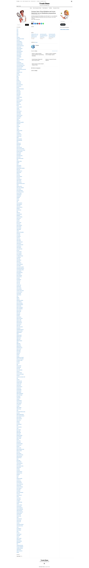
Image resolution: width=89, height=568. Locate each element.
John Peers (18, 261)
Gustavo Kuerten (19, 207)
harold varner (19, 209)
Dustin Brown (19, 166)
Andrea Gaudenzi (19, 48)
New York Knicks (19, 369)
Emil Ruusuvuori (19, 170)
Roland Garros (19, 457)
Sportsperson (19, 481)
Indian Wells (19, 229)
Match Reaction (19, 322)
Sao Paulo (18, 470)
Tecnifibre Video (19, 502)
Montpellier (19, 351)
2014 (17, 28)
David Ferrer (19, 143)
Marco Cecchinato (20, 307)
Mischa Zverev (19, 346)
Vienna (18, 536)
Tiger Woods (19, 514)
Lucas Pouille (19, 293)
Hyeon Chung (19, 227)
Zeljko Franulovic (19, 550)
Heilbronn (18, 212)
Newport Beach (19, 372)
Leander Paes (19, 285)
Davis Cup (18, 145)
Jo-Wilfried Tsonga (20, 255)
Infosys (18, 230)
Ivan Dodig (18, 234)
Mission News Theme (41, 566)
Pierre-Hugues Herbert (20, 415)
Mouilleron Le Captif (20, 357)
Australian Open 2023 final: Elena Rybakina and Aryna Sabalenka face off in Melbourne (43, 35)
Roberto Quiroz (19, 450)
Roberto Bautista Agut (20, 449)
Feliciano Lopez (19, 186)
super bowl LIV (19, 495)
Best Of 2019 (19, 83)
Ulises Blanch (19, 529)
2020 (17, 34)
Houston (18, 220)
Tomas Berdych (19, 518)
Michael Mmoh (19, 335)
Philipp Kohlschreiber (20, 414)
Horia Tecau (19, 218)
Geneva (18, 198)
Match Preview (19, 321)
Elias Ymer (18, 169)
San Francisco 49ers (20, 465)
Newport (18, 371)
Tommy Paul (19, 521)
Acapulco (18, 37)
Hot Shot (18, 219)
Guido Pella (18, 205)
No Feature (18, 396)
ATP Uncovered (19, 67)
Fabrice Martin (19, 182)
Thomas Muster (19, 513)
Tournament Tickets (43, 1)
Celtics (18, 119)
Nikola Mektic (19, 392)
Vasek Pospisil (19, 534)
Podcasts (18, 421)
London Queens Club (20, 290)
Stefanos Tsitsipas (20, 486)
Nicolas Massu (19, 390)
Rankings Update (19, 435)
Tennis (18, 503)
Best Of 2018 (19, 81)
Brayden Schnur (19, 97)
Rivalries (18, 446)
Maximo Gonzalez (20, 330)
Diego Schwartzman (20, 158)
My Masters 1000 (19, 360)
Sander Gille (19, 467)
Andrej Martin (19, 52)
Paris (17, 410)
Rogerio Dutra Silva (20, 454)
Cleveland (18, 126)
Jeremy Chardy (19, 251)
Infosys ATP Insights (20, 232)
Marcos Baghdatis (20, 308)
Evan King (18, 175)
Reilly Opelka (19, 438)
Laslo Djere (18, 280)
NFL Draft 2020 (19, 381)
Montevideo (19, 350)
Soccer (18, 475)
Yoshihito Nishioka (20, 548)
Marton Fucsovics (20, 318)
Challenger (18, 120)
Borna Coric (19, 91)
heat (17, 211)
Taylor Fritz (19, 499)
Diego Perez (19, 156)
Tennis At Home (19, 504)
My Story (18, 362)
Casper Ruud (19, 113)
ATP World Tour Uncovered (21, 69)
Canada (18, 108)
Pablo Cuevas (19, 408)
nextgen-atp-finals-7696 (21, 376)
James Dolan (19, 240)
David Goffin (19, 144)
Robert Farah (19, 447)
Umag (17, 531)
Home (21, 1)
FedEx (18, 184)
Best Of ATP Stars (20, 84)
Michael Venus (19, 336)
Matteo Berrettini (20, 326)
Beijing (18, 79)
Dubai (17, 163)
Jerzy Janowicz (19, 254)
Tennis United (19, 506)
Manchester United (20, 300)
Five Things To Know (20, 191)
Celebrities (18, 118)
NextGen (18, 375)
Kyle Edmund (19, 279)
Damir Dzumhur (19, 138)
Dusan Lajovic (19, 165)
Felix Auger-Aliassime (20, 187)
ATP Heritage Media (20, 63)
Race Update (19, 429)
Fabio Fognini (19, 180)
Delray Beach (19, 152)
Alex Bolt (18, 40)
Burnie (18, 105)
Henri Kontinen (19, 214)
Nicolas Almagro (19, 386)
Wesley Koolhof (19, 541)
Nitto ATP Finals (19, 394)
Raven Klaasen (19, 436)
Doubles (18, 162)
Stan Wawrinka (19, 482)
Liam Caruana (19, 287)
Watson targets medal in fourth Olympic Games (38, 64)
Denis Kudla (19, 154)
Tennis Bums (44, 3)
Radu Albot (18, 431)
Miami (18, 333)
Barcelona (18, 74)
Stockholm (18, 490)
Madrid (18, 297)
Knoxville (18, 278)
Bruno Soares (19, 101)
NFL (17, 378)
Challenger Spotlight (20, 122)
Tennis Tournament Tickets (26, 1)
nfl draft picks (19, 383)
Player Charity (19, 417)
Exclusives (18, 177)
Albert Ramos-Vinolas (20, 38)
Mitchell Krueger (19, 347)
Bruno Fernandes (19, 99)
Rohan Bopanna (19, 456)
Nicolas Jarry (19, 387)
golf (17, 201)
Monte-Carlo (19, 349)
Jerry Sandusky (19, 253)
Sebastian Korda (19, 472)
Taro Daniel (19, 497)
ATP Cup (18, 60)
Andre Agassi (19, 47)
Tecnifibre (18, 500)
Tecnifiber (38, 1)
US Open (18, 532)
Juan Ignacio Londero (20, 266)
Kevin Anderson (19, 275)
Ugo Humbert (19, 528)
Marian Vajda (19, 311)
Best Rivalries (19, 86)
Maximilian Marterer (20, 329)
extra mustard (19, 179)
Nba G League (19, 365)
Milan (17, 342)
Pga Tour (18, 413)
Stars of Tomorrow (20, 484)
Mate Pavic (18, 325)
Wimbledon (18, 542)
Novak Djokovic (19, 400)
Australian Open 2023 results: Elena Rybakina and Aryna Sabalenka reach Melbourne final (52, 35)
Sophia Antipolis (19, 478)
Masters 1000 (19, 319)
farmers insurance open (21, 183)
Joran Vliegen (19, 262)
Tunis (17, 527)
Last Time (18, 282)
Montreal (18, 353)
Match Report (19, 323)
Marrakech (18, 314)
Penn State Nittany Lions (21, 411)
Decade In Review (19, 151)
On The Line (19, 404)
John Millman (19, 259)
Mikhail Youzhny (19, 340)
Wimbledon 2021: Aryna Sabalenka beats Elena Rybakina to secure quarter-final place (34, 35)
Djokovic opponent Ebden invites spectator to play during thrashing (38, 54)
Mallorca (18, 298)
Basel (17, 76)
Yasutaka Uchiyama (20, 545)
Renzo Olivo (19, 440)
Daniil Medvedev (19, 140)
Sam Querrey (19, 464)
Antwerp (18, 58)
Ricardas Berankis (19, 443)
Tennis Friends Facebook (64, 29)
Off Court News (19, 401)
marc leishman (19, 301)
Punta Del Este (19, 426)
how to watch (19, 222)
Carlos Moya (19, 112)
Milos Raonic (19, 344)
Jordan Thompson (20, 264)
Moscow (18, 355)
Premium (18, 422)
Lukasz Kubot (19, 294)
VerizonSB (18, 535)
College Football (19, 130)
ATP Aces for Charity (20, 59)
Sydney (18, 496)
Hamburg (18, 208)
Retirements (19, 442)
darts (17, 141)
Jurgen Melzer (19, 271)
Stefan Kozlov (19, 485)
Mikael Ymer (19, 337)
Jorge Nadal (19, 265)
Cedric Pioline (19, 116)
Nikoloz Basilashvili (20, 393)
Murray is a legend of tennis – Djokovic (51, 60)
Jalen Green (19, 239)
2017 (17, 30)
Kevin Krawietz (19, 276)
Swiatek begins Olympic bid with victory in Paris (37, 60)
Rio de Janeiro (19, 445)
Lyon (17, 296)
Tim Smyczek (19, 516)
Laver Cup (18, 283)
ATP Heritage (19, 62)
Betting (18, 87)
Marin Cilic (18, 312)
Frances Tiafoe (19, 193)
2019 (17, 33)
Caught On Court (19, 115)
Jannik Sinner (19, 246)
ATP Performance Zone (21, 65)
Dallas (18, 137)
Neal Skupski (19, 367)
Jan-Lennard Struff (20, 244)
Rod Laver (18, 451)
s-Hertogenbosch (19, 463)
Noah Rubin (18, 397)
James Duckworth (19, 241)
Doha (17, 159)
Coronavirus (19, 133)
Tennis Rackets (33, 1)
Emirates (18, 173)
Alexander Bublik (19, 42)
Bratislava (18, 95)
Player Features (19, 418)
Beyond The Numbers (20, 88)
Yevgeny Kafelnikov (20, 546)
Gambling (18, 197)
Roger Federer (19, 453)
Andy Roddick (19, 56)
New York (18, 368)
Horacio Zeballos (19, 216)
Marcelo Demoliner (20, 304)
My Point (18, 361)
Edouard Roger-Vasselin (21, 168)
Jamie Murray (19, 243)
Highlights (18, 215)
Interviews (18, 233)
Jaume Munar (19, 247)
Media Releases (19, 332)
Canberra (18, 109)
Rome (17, 458)
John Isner (18, 258)
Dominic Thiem (19, 161)
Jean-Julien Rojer (19, 248)
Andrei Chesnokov (20, 51)
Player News (19, 419)
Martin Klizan (19, 317)
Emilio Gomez (19, 172)
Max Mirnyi (18, 328)
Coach (18, 127)
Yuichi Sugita (19, 549)
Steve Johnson (19, 488)
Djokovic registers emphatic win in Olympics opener (51, 54)
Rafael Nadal (19, 432)
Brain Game (18, 94)
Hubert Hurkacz (19, 225)
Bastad (18, 77)
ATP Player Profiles (20, 66)
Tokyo (18, 517)
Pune (17, 425)
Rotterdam (18, 460)
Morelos (18, 354)
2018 (17, 31)
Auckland (18, 70)
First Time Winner (20, 190)
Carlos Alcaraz (19, 111)
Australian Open (19, 72)
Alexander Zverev (19, 44)
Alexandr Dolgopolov (20, 45)
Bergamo (18, 80)
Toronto (18, 522)
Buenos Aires (19, 104)
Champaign (18, 123)
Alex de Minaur (19, 41)
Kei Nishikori (19, 273)
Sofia (17, 477)
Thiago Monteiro (19, 510)
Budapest (18, 102)
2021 (17, 35)
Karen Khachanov (20, 272)
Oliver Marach (19, 403)
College (18, 129)
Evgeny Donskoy (19, 176)
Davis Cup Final (19, 147)
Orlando (18, 406)
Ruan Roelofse (19, 461)
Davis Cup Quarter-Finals (21, 150)
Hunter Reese (19, 226)
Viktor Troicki (19, 538)
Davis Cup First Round (20, 148)
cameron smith (19, 106)
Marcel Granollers (20, 303)
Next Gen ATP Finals (20, 374)
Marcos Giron (19, 310)
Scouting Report (19, 471)
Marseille (18, 315)
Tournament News (20, 525)
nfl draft (18, 379)
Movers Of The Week (20, 358)
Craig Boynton (19, 134)
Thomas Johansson (20, 511)
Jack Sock (18, 237)
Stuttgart (18, 493)
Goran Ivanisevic (19, 202)
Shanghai (18, 474)
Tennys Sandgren (19, 507)
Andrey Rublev (19, 54)
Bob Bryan (18, 90)
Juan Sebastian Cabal (20, 269)
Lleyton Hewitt (19, 289)
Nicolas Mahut (19, 389)
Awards (18, 73)
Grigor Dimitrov (19, 204)
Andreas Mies (19, 49)
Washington (19, 539)
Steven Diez (19, 489)
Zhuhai (18, 552)
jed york (18, 250)
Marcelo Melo (19, 305)
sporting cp (19, 479)
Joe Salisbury (19, 257)
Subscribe (62, 24)
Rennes (18, 439)
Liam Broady (19, 286)
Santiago (18, 468)
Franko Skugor (19, 194)
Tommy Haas (19, 520)
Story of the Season (20, 492)
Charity (18, 124)
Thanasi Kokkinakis (20, 509)
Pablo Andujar (19, 407)
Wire (17, 543)
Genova (18, 200)
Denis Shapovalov (19, 155)
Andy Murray (19, 55)
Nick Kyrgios (19, 385)
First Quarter (19, 188)
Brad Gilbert (19, 92)
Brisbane (18, 98)
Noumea (18, 399)
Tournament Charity (20, 524)
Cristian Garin (19, 136)
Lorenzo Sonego (19, 291)
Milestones (18, 343)
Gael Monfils (19, 195)
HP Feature (18, 223)
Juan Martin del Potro (20, 268)
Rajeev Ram (18, 433)
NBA (17, 364)
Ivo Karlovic (19, 236)
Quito (17, 428)
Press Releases (19, 424)
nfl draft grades (19, 382)
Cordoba (18, 131)
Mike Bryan (18, 339)
